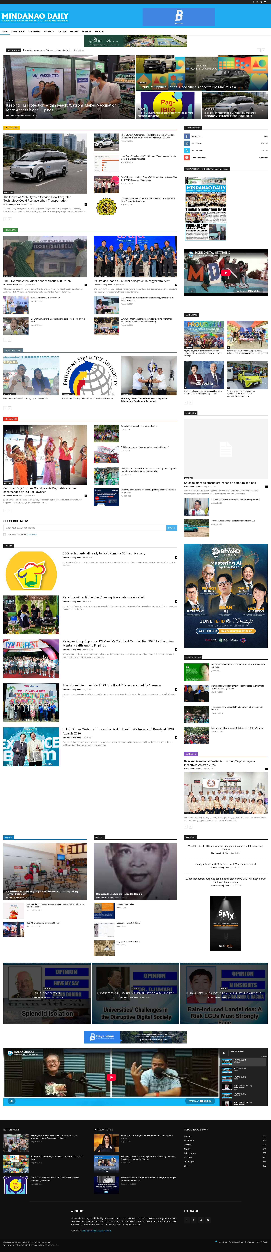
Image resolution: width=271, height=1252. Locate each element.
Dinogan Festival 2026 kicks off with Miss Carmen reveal (226, 864)
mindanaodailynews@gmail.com (96, 1230)
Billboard (7, 484)
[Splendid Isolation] (47, 993)
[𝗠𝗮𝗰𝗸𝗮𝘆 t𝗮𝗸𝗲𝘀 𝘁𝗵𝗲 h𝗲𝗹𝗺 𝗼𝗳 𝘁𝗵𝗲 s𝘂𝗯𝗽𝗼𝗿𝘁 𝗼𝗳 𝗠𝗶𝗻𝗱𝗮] (149, 375)
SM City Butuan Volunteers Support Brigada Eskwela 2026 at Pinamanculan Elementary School (247, 352)
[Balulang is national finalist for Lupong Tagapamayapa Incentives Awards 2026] (226, 793)
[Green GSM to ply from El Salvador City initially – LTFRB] (196, 507)
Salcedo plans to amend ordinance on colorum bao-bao (220, 483)
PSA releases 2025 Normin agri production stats (25, 398)
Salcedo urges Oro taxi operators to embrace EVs (233, 521)
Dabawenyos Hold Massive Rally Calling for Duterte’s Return (237, 728)
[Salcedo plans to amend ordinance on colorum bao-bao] (226, 449)
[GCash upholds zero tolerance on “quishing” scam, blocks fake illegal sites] (106, 497)
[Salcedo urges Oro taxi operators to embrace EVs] (196, 528)
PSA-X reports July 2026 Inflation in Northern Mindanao (87, 398)
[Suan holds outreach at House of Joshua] (106, 433)
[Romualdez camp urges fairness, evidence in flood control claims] (106, 1143)
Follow (264, 143)
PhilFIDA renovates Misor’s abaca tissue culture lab (37, 281)
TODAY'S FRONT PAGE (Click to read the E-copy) (207, 169)
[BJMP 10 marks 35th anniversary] (16, 305)
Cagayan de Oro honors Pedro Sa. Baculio (119, 894)
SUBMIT (171, 528)
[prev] (259, 50)
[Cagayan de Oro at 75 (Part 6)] (104, 929)
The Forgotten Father (125, 904)
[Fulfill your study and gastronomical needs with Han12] (106, 454)
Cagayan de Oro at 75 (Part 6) (128, 923)
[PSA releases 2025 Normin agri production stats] (31, 375)
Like (266, 136)
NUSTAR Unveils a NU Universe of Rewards (44, 923)
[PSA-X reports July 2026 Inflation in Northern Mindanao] (90, 375)
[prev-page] (5, 219)
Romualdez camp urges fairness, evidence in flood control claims (53, 50)
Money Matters (9, 394)
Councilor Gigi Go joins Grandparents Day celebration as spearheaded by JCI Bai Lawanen (39, 490)
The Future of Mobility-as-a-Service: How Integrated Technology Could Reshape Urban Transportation (37, 198)
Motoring (188, 478)
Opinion (47, 988)
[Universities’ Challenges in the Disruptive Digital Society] (135, 993)
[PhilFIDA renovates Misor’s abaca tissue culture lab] (45, 256)
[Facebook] (253, 2)
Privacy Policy (32, 534)
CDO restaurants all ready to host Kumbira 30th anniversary (104, 553)
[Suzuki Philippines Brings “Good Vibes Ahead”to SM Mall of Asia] (202, 73)
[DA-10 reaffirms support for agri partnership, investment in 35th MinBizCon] (106, 305)
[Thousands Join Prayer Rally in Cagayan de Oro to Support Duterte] (196, 714)
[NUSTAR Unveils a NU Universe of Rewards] (13, 929)
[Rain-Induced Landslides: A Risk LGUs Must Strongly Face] (224, 993)
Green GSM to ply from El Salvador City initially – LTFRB (235, 499)
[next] (263, 50)
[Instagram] (261, 2)
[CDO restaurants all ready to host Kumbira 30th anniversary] (31, 570)
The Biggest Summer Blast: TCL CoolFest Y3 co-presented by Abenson (112, 685)
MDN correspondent (11, 204)
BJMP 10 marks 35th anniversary (45, 298)
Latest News (209, 109)
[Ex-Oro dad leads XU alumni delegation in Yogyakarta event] (135, 256)
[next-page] (9, 219)
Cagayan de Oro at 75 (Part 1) (128, 941)
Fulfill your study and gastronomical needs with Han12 (145, 447)
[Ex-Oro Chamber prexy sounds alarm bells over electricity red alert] (16, 326)
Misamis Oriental (10, 276)
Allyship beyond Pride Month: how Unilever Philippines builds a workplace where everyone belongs (203, 353)
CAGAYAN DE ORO (101, 276)
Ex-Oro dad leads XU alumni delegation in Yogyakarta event (132, 281)
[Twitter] (257, 2)
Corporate (188, 347)
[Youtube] (265, 2)
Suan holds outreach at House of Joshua (139, 426)
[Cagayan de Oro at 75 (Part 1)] (104, 948)
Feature (10, 101)
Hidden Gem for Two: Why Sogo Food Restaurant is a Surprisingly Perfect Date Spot (42, 892)
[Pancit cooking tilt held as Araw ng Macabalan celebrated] (31, 614)
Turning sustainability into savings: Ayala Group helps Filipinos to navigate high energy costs (241, 393)
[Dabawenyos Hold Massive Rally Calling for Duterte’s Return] (196, 735)
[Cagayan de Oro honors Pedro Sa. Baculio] (135, 871)
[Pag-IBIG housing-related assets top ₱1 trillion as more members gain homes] (168, 105)
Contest (188, 813)
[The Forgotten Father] (104, 911)
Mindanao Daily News (12, 285)
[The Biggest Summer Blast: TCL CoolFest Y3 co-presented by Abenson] (31, 702)
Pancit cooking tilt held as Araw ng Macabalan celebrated (103, 597)
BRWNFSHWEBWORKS (48, 1245)
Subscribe (263, 157)
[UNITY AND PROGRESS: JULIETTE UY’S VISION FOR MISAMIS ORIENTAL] (196, 672)
